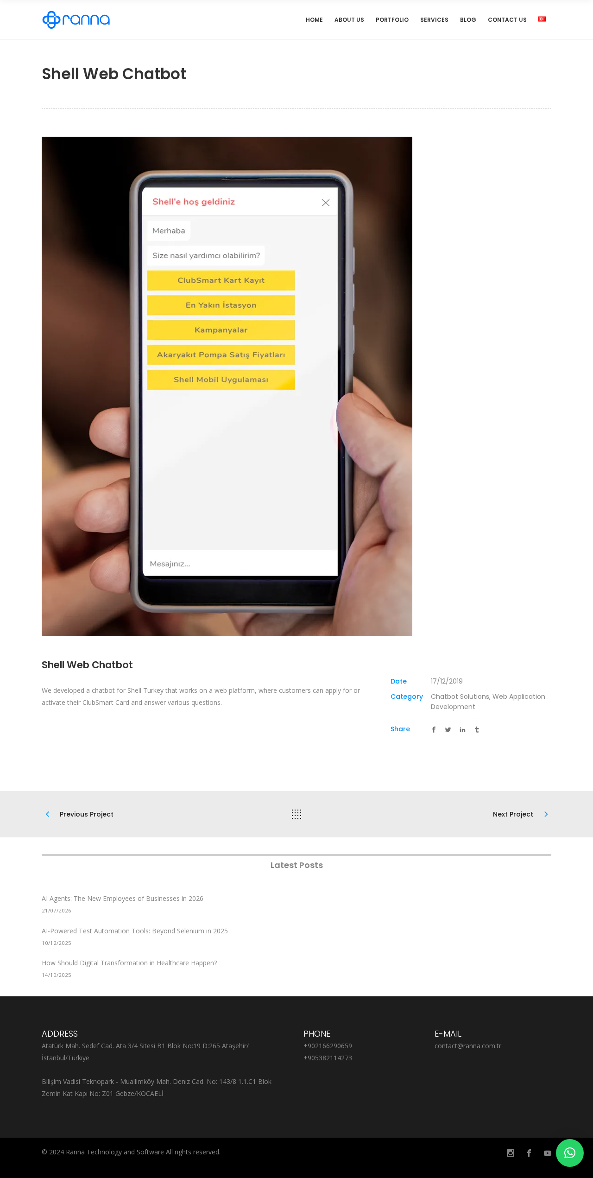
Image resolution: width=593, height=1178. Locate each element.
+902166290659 (327, 1045)
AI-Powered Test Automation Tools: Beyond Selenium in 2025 (135, 930)
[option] (296, 386)
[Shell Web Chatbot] (296, 386)
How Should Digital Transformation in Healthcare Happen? (129, 962)
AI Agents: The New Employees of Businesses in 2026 (122, 898)
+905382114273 (327, 1057)
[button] (570, 1153)
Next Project (513, 814)
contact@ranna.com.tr (468, 1045)
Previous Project (87, 814)
